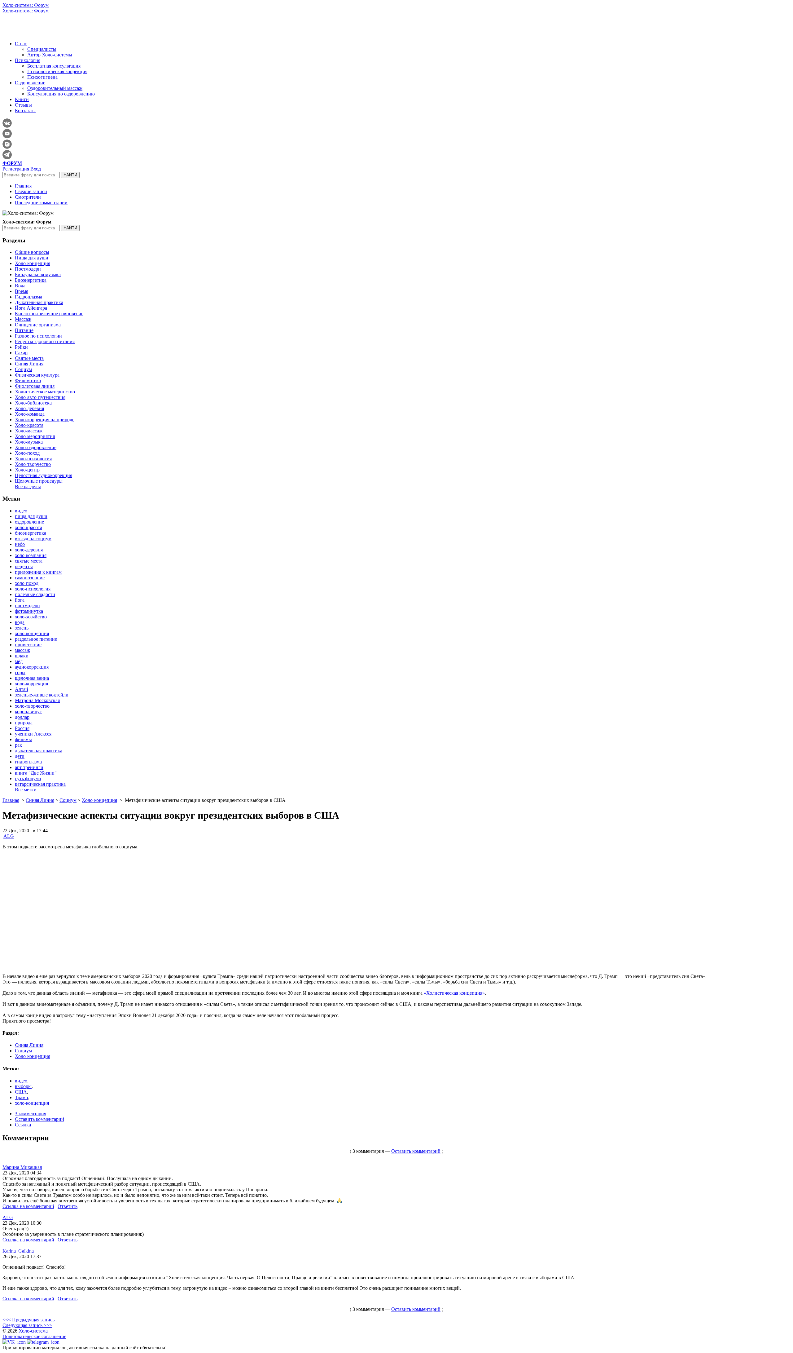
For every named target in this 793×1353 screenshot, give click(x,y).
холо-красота (28, 527)
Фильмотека (28, 380)
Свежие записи (31, 191)
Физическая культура (37, 375)
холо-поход (26, 583)
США (21, 1091)
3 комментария (30, 1113)
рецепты (24, 566)
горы (20, 672)
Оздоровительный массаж (54, 88)
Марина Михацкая (22, 1167)
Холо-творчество (33, 464)
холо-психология (32, 588)
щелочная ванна (32, 678)
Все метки (26, 789)
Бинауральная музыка (38, 274)
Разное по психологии (38, 335)
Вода (20, 285)
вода (19, 622)
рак (18, 745)
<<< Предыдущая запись (28, 1319)
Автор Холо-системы (49, 54)
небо (20, 544)
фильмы (23, 739)
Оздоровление (30, 82)
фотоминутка (29, 611)
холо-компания (30, 555)
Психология (27, 60)
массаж (22, 650)
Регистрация (15, 168)
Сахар (21, 352)
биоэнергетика (30, 533)
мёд (19, 661)
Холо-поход (27, 453)
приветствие (28, 644)
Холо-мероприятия (35, 436)
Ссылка (23, 1124)
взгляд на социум (33, 538)
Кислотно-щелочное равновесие (49, 313)
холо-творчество (32, 706)
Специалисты (41, 49)
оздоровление (29, 521)
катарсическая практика (40, 784)
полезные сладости (35, 594)
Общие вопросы (32, 252)
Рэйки (21, 347)
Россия (22, 728)
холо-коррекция (31, 683)
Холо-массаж (28, 430)
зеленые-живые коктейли (41, 694)
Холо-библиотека (33, 402)
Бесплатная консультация (54, 66)
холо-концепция (32, 633)
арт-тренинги (29, 767)
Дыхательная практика (39, 302)
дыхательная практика (38, 750)
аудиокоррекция (32, 667)
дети (19, 756)
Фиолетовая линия (35, 386)
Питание (24, 330)
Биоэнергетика (30, 280)
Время (21, 291)
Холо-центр (27, 469)
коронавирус (28, 711)
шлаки (21, 655)
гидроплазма (28, 761)
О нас (21, 43)
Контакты (25, 110)
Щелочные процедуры (39, 481)
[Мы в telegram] (43, 1342)
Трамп (21, 1097)
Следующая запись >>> (27, 1325)
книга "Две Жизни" (36, 773)
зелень (21, 627)
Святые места (29, 358)
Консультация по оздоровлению (61, 93)
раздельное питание (36, 639)
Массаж (23, 319)
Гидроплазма (28, 296)
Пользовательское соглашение (34, 1336)
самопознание (30, 577)
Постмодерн (28, 269)
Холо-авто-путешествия (40, 397)
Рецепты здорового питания (45, 341)
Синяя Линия (29, 363)
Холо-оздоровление (35, 447)
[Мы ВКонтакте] (14, 1342)
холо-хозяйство (31, 616)
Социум (23, 369)
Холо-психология (33, 458)
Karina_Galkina (18, 1251)
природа (24, 722)
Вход (35, 168)
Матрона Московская (37, 700)
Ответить (67, 1206)
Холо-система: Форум (25, 5)
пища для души (31, 516)
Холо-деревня (29, 408)
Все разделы (28, 486)
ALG (8, 836)
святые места (28, 561)
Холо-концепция (32, 263)
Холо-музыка (29, 441)
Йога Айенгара (31, 308)
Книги (22, 99)
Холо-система (33, 1330)
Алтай (21, 689)
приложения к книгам (38, 572)
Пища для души (31, 257)
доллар (22, 717)
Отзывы (23, 105)
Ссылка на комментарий (28, 1206)
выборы (23, 1086)
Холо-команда (30, 414)
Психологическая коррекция (57, 71)
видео (21, 510)
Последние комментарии (41, 202)
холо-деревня (29, 549)
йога (19, 600)
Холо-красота (29, 425)
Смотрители (28, 197)
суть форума (28, 778)
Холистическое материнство (45, 391)
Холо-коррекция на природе (44, 419)
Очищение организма (38, 324)
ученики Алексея (33, 733)
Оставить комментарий (39, 1119)
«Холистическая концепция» (454, 993)
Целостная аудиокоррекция (43, 475)
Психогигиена (42, 77)
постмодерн (27, 605)
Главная (23, 185)
